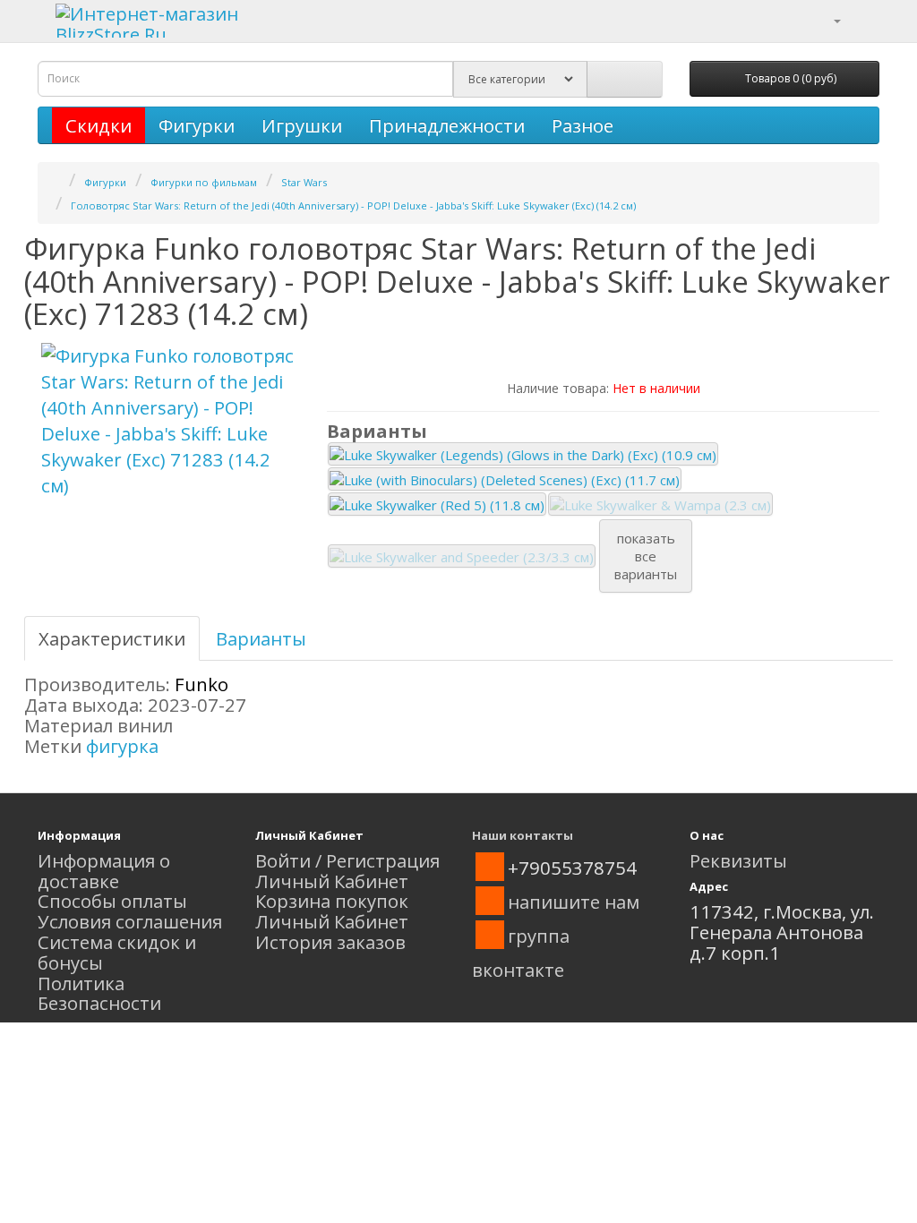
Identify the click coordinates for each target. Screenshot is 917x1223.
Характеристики (112, 638)
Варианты (261, 638)
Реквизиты (738, 860)
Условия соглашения (130, 921)
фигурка (122, 745)
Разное (582, 125)
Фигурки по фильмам (203, 182)
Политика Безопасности (99, 993)
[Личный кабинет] (826, 18)
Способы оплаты (112, 900)
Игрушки (301, 125)
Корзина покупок (331, 900)
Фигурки (197, 125)
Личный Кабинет (331, 881)
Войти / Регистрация (347, 860)
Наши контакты (522, 835)
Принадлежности (447, 125)
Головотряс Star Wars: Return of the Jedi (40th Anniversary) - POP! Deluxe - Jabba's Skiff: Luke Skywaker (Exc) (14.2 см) (353, 205)
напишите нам (573, 901)
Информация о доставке (104, 871)
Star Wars (304, 182)
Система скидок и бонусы (117, 952)
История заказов (330, 941)
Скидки (98, 125)
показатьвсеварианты (645, 556)
